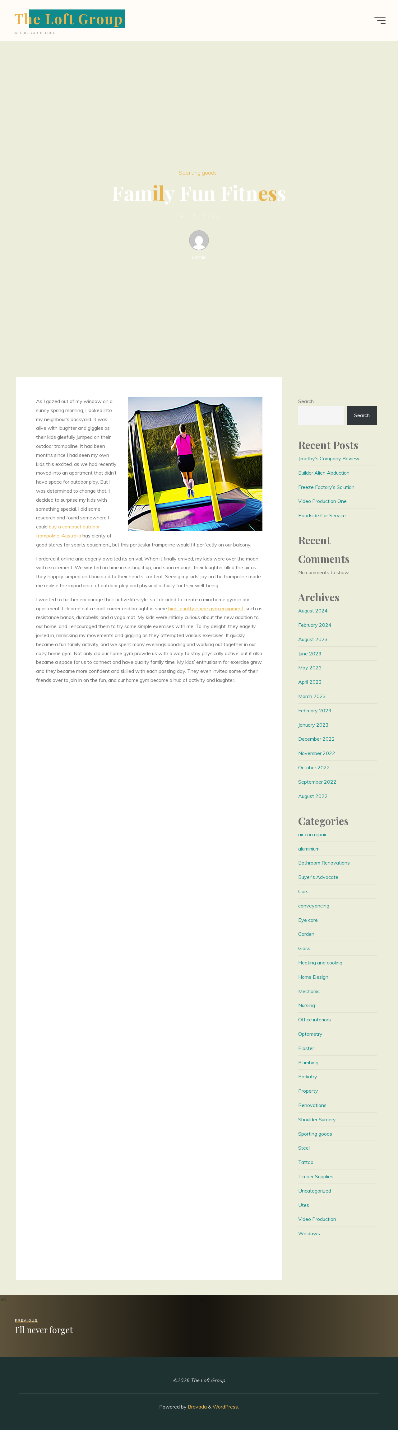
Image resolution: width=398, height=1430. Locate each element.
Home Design (313, 977)
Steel (304, 1148)
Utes (303, 1205)
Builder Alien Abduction (323, 473)
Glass (304, 948)
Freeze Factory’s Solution (326, 487)
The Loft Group (68, 18)
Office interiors (314, 1019)
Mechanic (309, 991)
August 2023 (313, 639)
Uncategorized (314, 1191)
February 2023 (314, 710)
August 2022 (313, 796)
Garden (306, 934)
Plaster (306, 1048)
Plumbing (308, 1062)
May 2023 (310, 667)
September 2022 (317, 782)
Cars (303, 891)
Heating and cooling (320, 962)
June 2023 (310, 653)
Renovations (312, 1105)
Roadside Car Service (322, 515)
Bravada (197, 1407)
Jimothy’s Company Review (328, 458)
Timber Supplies (315, 1176)
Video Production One (322, 501)
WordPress (225, 1407)
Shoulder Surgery (317, 1119)
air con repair (312, 834)
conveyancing (313, 906)
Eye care (308, 920)
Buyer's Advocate (318, 877)
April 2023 (310, 682)
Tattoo (305, 1162)
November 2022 (316, 753)
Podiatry (307, 1076)
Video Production (317, 1219)
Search (306, 401)
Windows (309, 1233)
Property (308, 1091)
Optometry (310, 1034)
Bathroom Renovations (324, 863)
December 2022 (316, 739)
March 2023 (312, 696)
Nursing (306, 1005)
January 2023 (313, 725)
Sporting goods (198, 172)
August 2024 (313, 610)
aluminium (309, 849)
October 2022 (314, 767)
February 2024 (314, 625)
